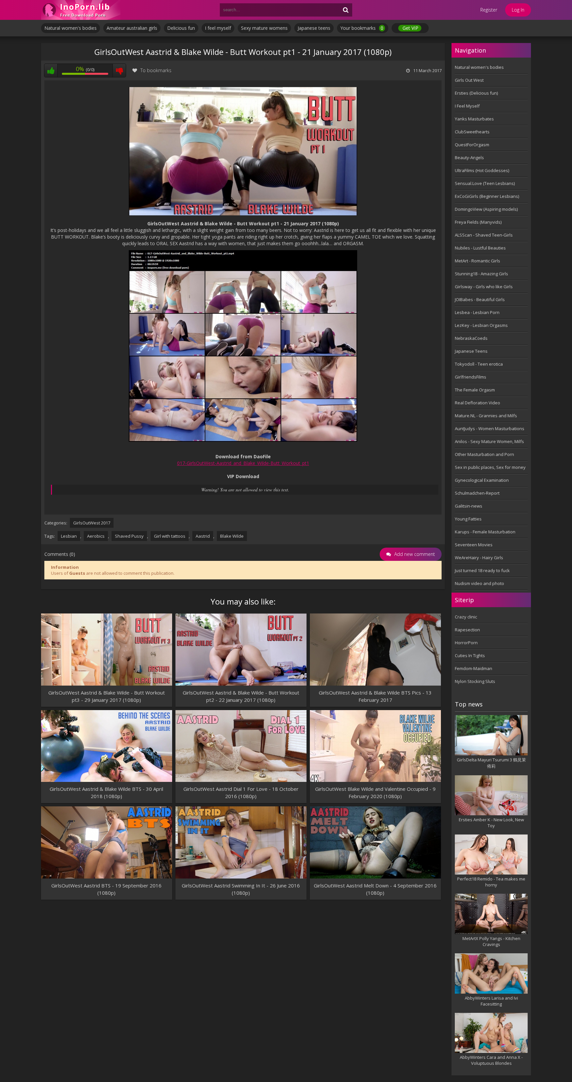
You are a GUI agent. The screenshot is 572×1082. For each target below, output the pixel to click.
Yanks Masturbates (474, 119)
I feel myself (218, 28)
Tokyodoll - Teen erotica (479, 364)
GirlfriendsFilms (470, 377)
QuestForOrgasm (472, 145)
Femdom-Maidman (473, 668)
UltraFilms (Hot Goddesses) (482, 170)
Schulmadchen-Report (477, 493)
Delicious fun (181, 28)
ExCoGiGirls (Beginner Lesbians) (487, 196)
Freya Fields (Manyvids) (478, 222)
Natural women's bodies (70, 28)
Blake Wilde (232, 536)
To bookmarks (155, 70)
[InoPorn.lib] (80, 10)
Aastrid (203, 536)
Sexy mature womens (264, 28)
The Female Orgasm (475, 390)
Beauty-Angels (469, 157)
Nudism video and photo (479, 583)
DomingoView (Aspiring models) (486, 209)
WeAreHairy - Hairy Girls (479, 558)
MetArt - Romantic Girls (477, 261)
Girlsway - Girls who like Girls (484, 287)
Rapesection (467, 630)
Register (488, 10)
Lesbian (69, 536)
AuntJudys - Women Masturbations (489, 428)
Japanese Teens (471, 351)
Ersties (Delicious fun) (476, 93)
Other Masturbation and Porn (484, 454)
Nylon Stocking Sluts (475, 681)
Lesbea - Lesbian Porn (477, 312)
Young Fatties (468, 519)
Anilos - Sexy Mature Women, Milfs (489, 441)
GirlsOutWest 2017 (91, 523)
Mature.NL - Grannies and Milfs (486, 416)
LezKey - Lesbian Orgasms (481, 325)
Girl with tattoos (169, 536)
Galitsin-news (468, 506)
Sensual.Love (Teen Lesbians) (485, 183)
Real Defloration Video (477, 403)
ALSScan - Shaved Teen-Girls (484, 235)
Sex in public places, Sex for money (490, 467)
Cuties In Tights (470, 655)
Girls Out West (469, 80)
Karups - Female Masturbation (485, 532)
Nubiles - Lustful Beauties (480, 248)
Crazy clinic (466, 617)
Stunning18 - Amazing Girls (481, 274)
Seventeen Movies (474, 545)
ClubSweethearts (472, 132)
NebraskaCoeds (471, 338)
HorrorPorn (466, 643)
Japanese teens (314, 28)
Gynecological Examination (482, 480)
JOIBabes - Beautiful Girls (480, 299)
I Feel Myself (467, 106)
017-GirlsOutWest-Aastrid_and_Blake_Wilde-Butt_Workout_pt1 (243, 463)
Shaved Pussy (129, 536)
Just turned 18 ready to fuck (482, 570)
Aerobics (96, 536)
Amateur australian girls (132, 28)
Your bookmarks (361, 28)
